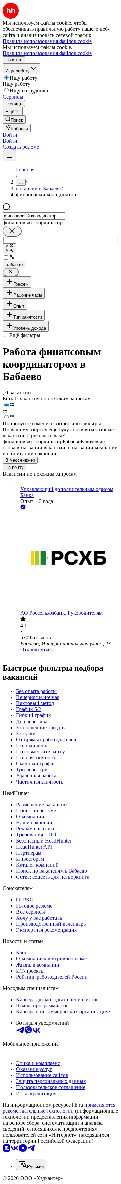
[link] (14, 119)
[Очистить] (12, 231)
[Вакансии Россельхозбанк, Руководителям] (67, 560)
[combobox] (34, 216)
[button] (10, 135)
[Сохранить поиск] (9, 248)
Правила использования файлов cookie (47, 53)
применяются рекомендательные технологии (59, 1108)
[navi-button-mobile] (9, 155)
